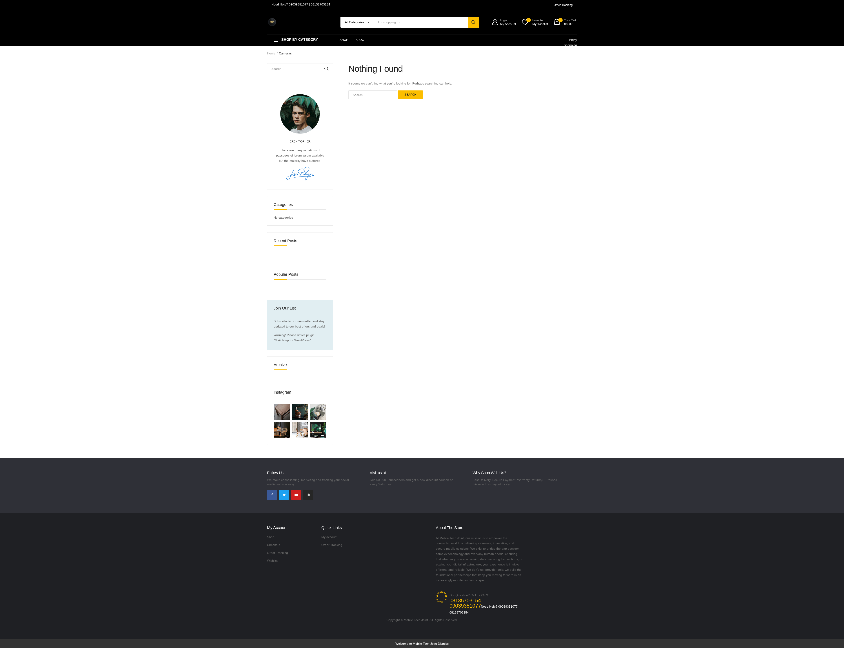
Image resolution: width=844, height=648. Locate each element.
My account (329, 537)
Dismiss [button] (443, 643)
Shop (344, 39)
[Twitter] (284, 495)
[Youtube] (296, 495)
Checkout (273, 545)
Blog (360, 39)
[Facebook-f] (272, 495)
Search (410, 94)
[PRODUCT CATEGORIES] (300, 40)
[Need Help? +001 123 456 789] (300, 5)
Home (271, 53)
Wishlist (272, 560)
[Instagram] (308, 495)
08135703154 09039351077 (465, 603)
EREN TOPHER (300, 141)
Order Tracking (277, 552)
